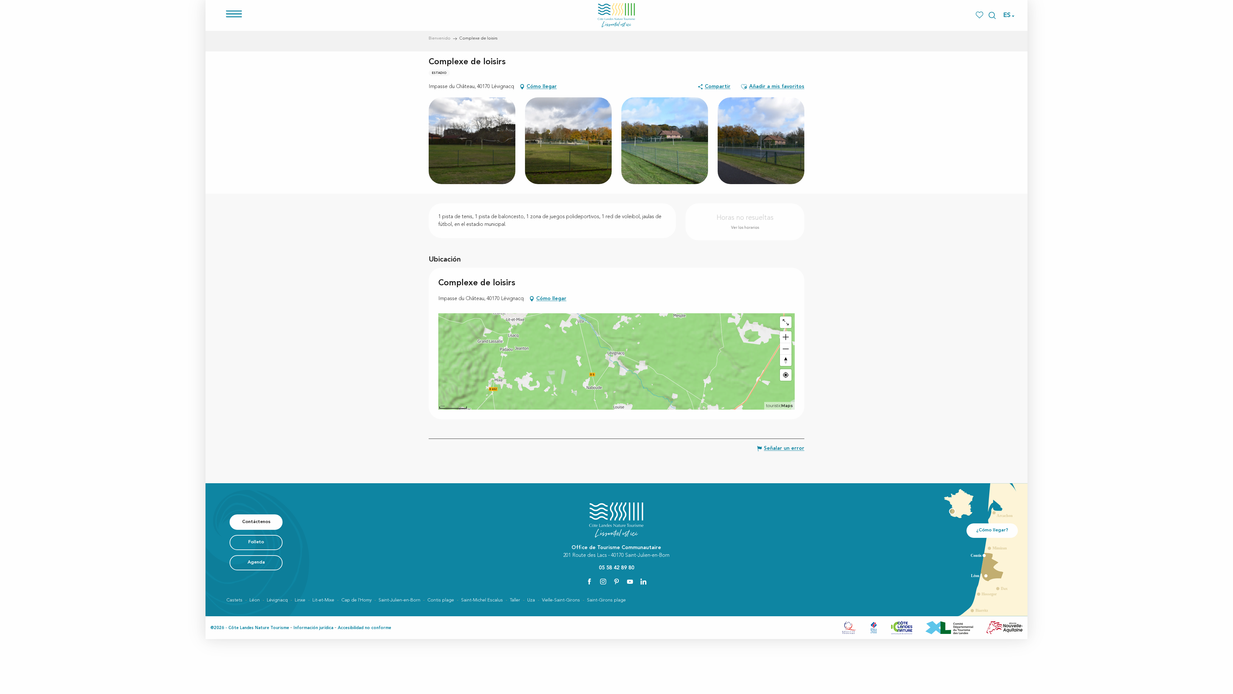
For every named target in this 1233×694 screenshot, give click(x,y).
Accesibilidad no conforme (364, 628)
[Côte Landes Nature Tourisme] (616, 15)
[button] (992, 15)
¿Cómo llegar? (992, 530)
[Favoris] (980, 15)
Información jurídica (313, 628)
